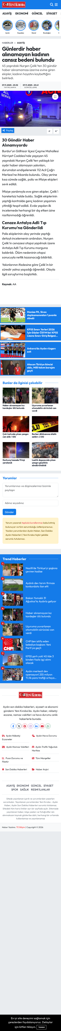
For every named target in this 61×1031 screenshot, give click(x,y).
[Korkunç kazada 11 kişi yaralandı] (16, 449)
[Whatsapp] (48, 726)
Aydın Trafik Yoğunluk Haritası (45, 748)
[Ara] (51, 4)
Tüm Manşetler (43, 758)
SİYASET (51, 13)
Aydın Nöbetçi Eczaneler (11, 737)
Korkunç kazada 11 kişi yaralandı (14, 461)
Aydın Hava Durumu (46, 735)
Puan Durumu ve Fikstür (12, 760)
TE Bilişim (20, 827)
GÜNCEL (37, 13)
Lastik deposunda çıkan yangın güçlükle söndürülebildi (44, 463)
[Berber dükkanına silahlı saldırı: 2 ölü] (45, 423)
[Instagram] (30, 726)
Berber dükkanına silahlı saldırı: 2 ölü (44, 435)
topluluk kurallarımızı (32, 522)
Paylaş (9, 130)
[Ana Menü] (56, 4)
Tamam (41, 1027)
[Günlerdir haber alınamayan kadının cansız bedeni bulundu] (30, 109)
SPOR (14, 789)
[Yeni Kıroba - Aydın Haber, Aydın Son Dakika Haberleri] (13, 4)
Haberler (7, 42)
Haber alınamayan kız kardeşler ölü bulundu (14, 407)
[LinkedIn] (36, 726)
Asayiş (21, 42)
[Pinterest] (24, 726)
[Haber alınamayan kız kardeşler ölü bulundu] (16, 395)
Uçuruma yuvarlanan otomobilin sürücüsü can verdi (44, 408)
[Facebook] (13, 726)
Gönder (9, 512)
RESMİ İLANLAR (40, 789)
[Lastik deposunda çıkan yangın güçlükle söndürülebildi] (45, 449)
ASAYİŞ (7, 13)
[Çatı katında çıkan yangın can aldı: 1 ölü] (16, 423)
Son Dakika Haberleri (16, 769)
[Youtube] (42, 726)
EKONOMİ (21, 13)
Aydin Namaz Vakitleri (17, 746)
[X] (19, 726)
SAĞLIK (24, 789)
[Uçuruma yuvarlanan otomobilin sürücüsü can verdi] (45, 395)
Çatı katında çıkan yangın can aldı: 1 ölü (15, 435)
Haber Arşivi (42, 769)
